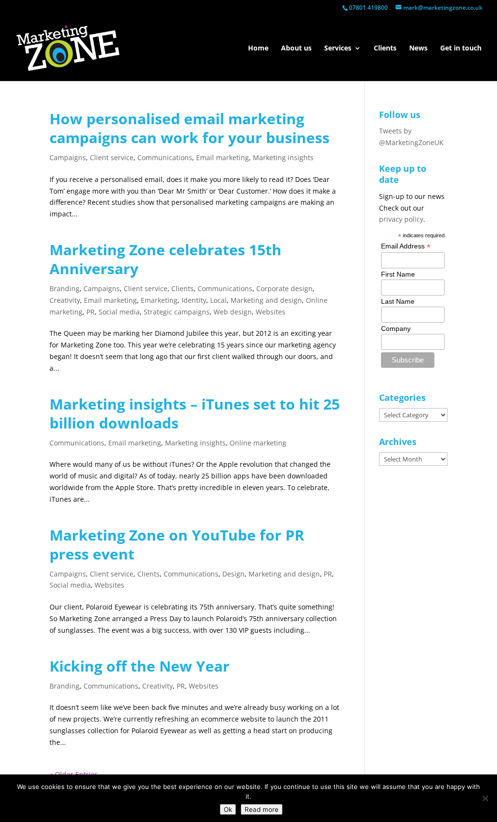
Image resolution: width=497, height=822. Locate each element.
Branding (65, 288)
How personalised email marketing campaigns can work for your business (190, 128)
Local (218, 300)
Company (396, 328)
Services (337, 48)
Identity (194, 300)
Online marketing (258, 442)
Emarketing (159, 300)
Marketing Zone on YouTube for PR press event (177, 544)
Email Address (406, 246)
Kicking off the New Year (140, 666)
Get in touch (460, 48)
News (418, 48)
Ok (228, 809)
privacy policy (401, 219)
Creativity (65, 300)
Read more (262, 809)
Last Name (397, 301)
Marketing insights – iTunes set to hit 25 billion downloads (195, 413)
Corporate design (284, 288)
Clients (385, 48)
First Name (398, 274)
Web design (233, 311)
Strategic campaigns (177, 311)
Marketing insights (283, 157)
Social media (119, 311)
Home (258, 48)
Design (233, 573)
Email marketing (222, 157)
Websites (270, 311)
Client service (111, 157)
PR (90, 311)
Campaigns (68, 157)
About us (296, 48)
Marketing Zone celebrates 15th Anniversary (166, 259)
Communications (164, 157)
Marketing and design (266, 300)
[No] (485, 798)
